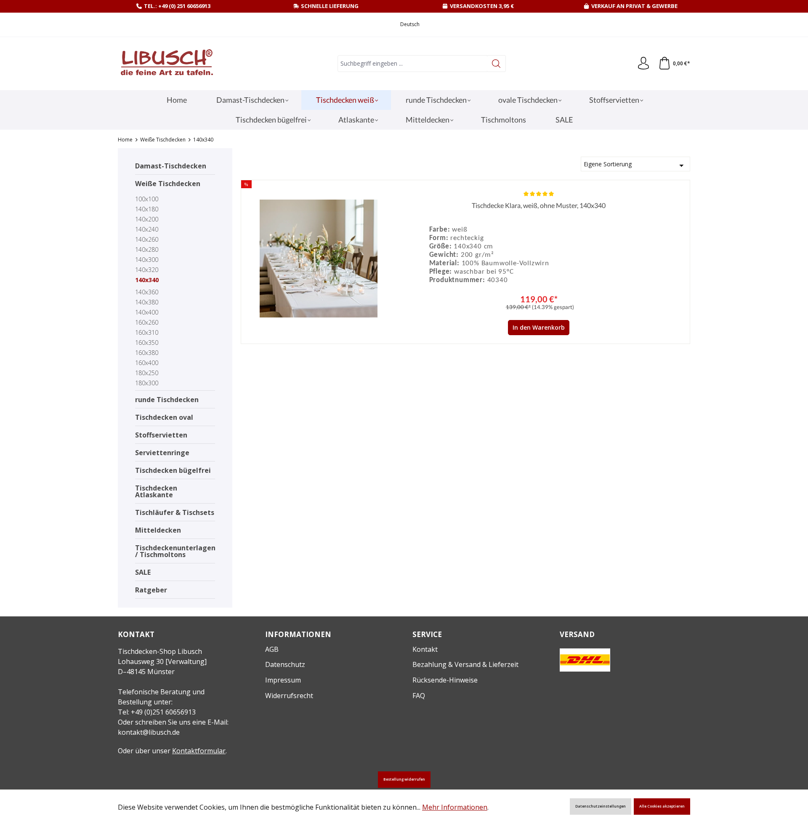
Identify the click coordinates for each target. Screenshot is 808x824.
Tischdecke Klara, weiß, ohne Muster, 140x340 (539, 205)
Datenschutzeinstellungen (600, 806)
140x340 (147, 280)
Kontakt (425, 649)
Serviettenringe (162, 452)
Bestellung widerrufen (404, 779)
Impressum (283, 680)
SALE (143, 572)
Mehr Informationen (454, 807)
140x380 (146, 302)
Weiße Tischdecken (167, 183)
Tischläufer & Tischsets (174, 512)
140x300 (146, 260)
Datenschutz (285, 664)
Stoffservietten (161, 435)
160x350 (146, 343)
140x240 (146, 229)
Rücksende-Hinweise (445, 680)
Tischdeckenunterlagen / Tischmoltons (175, 551)
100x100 (146, 199)
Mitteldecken (158, 530)
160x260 (146, 322)
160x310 (146, 332)
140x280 (146, 249)
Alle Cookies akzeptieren (662, 806)
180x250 (146, 373)
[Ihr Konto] (643, 63)
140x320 (146, 270)
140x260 (146, 239)
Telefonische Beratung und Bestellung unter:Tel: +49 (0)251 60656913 (161, 702)
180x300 (146, 383)
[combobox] (412, 63)
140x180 (146, 209)
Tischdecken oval (164, 417)
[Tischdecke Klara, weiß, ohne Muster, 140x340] (319, 258)
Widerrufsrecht (289, 695)
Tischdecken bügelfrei (173, 470)
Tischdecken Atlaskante (156, 491)
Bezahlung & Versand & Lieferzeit (465, 664)
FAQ (418, 695)
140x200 (146, 219)
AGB (272, 649)
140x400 (146, 312)
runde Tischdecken (167, 399)
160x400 (146, 363)
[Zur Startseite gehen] (166, 64)
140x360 (146, 292)
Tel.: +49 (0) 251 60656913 (177, 6)
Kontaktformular (199, 750)
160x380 (146, 353)
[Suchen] (496, 63)
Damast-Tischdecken (170, 166)
